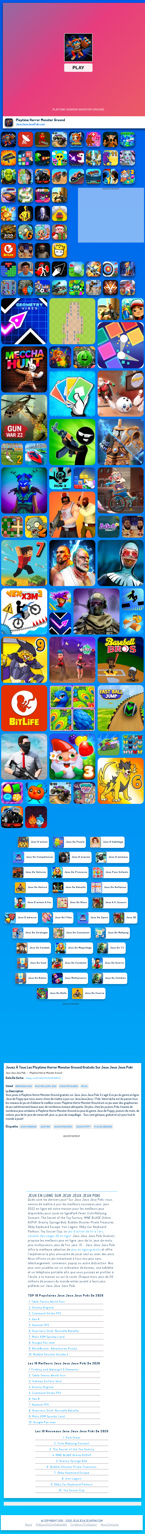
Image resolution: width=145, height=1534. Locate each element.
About (28, 1524)
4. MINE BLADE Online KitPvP (71, 1455)
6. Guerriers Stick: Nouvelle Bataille (54, 1331)
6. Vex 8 (34, 1399)
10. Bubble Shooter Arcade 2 (49, 1354)
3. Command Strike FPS (45, 1313)
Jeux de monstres (63, 1126)
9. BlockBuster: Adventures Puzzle (53, 1348)
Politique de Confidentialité (51, 1524)
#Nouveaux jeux (23, 1086)
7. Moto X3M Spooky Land (47, 1337)
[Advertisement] (111, 216)
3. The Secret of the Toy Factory (71, 1449)
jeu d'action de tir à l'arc (85, 1231)
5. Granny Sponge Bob (71, 1461)
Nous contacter (110, 1524)
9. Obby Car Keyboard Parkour (72, 1484)
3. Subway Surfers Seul (45, 1381)
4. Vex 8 (34, 1319)
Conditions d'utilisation (84, 1524)
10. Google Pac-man (42, 1422)
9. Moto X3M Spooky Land (47, 1416)
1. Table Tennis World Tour (47, 1301)
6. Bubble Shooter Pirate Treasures (72, 1467)
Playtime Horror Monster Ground (46, 1072)
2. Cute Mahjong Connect (71, 1443)
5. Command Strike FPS (45, 1393)
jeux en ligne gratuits (86, 1249)
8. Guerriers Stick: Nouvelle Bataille (54, 1410)
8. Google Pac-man (42, 1342)
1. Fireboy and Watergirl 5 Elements (54, 1369)
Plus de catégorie (103, 1126)
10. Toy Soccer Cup (72, 1490)
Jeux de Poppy (83, 1126)
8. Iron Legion (72, 1478)
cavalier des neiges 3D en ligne (49, 1236)
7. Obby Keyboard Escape (71, 1472)
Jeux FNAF (45, 1126)
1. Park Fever (72, 1437)
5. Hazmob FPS (39, 1325)
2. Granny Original (41, 1307)
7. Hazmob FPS (39, 1404)
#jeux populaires (68, 1086)
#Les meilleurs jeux (45, 1086)
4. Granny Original (41, 1387)
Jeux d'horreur (28, 1126)
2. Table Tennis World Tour (47, 1375)
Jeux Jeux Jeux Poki (16, 1072)
